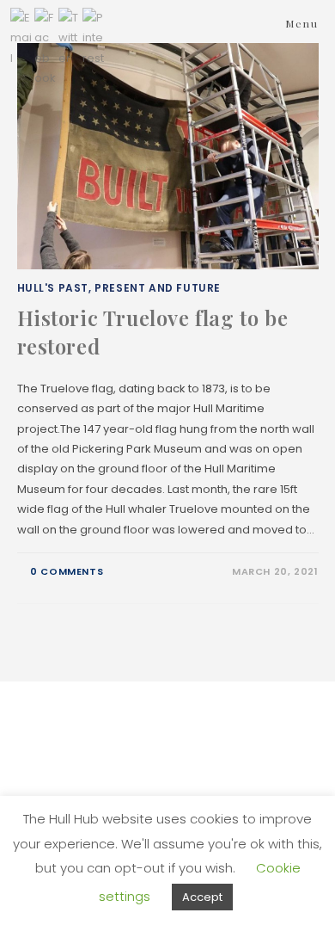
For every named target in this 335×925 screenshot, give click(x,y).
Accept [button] (202, 897)
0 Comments (66, 571)
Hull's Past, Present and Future (119, 288)
